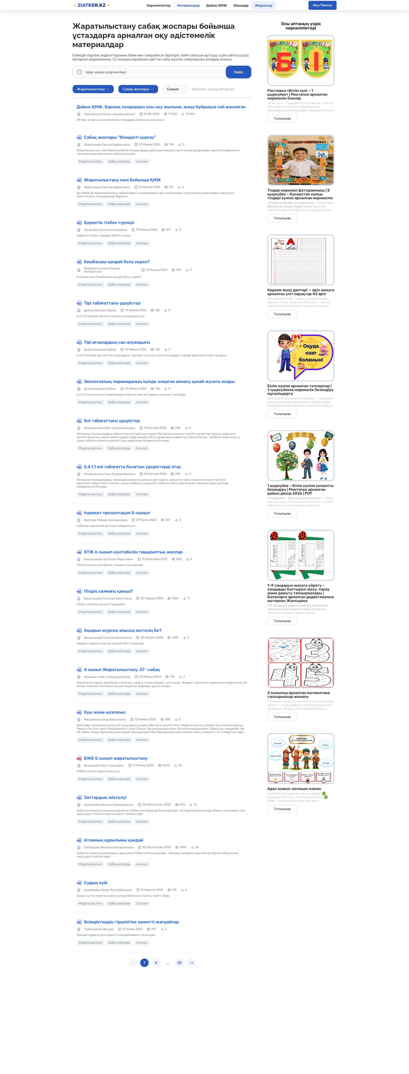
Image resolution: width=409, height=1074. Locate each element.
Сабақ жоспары (136, 89)
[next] (191, 963)
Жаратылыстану (91, 89)
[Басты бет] (91, 5)
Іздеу (238, 72)
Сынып (173, 89)
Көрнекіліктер (159, 5)
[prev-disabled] (132, 963)
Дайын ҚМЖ (216, 5)
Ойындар (241, 5)
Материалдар (188, 5)
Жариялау (263, 5)
